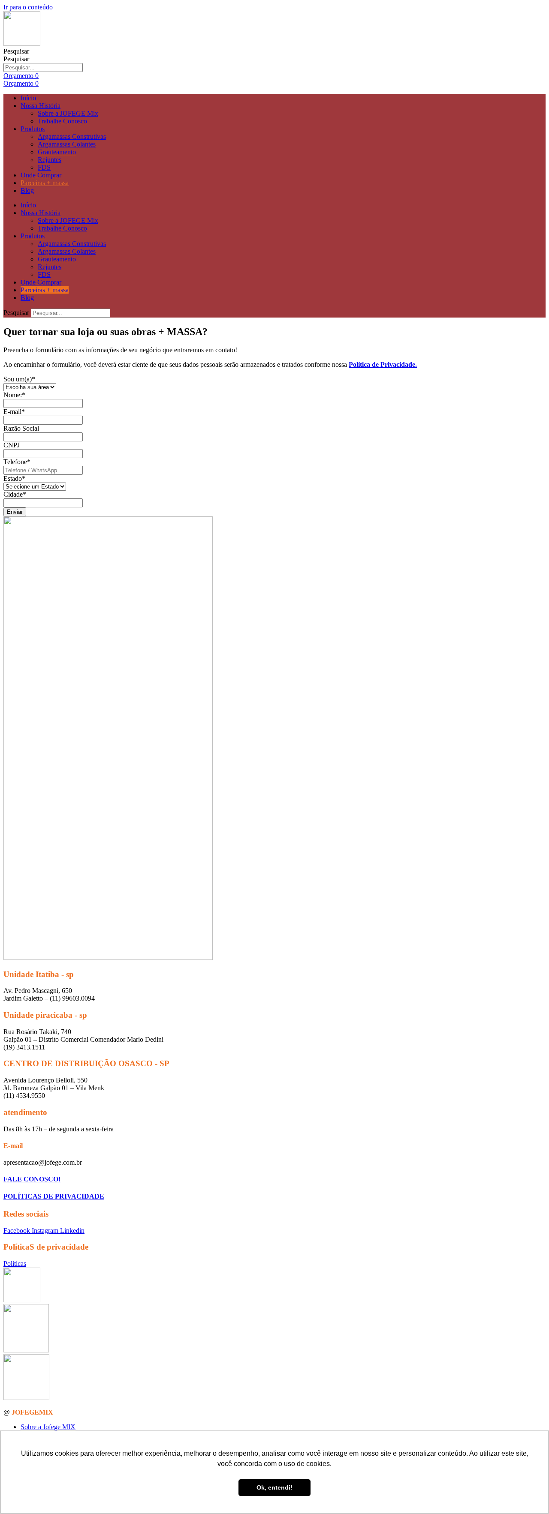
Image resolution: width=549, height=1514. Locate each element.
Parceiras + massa (45, 182)
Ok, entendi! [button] (274, 1487)
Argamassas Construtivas (72, 136)
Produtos (33, 128)
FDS (44, 167)
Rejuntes (49, 159)
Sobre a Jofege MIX (48, 1426)
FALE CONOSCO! (31, 1179)
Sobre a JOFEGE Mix (68, 113)
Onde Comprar (41, 175)
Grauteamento (57, 152)
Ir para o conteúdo (28, 7)
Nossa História (40, 105)
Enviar (15, 512)
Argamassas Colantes (67, 144)
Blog (27, 190)
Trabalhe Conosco (62, 121)
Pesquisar (16, 51)
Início (28, 98)
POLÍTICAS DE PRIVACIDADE (53, 1196)
